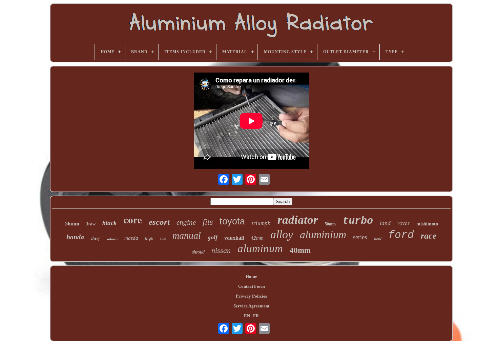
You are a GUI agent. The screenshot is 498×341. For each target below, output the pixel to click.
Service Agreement (251, 305)
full (163, 239)
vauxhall (234, 238)
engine (186, 222)
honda (75, 237)
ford (401, 235)
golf (212, 237)
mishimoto (427, 223)
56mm (72, 223)
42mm (257, 238)
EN (247, 315)
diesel (377, 238)
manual (186, 235)
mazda (131, 238)
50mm (330, 224)
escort (159, 221)
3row (91, 223)
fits (208, 222)
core (133, 220)
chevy (95, 238)
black (109, 222)
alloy (281, 234)
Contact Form (251, 286)
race (429, 236)
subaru (112, 239)
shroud (198, 252)
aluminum (260, 248)
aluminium (323, 234)
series (360, 237)
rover (403, 223)
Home (251, 276)
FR (256, 315)
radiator (297, 219)
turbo (358, 221)
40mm (300, 250)
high (149, 238)
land (385, 223)
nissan (221, 250)
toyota (232, 221)
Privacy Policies (251, 296)
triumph (261, 223)
